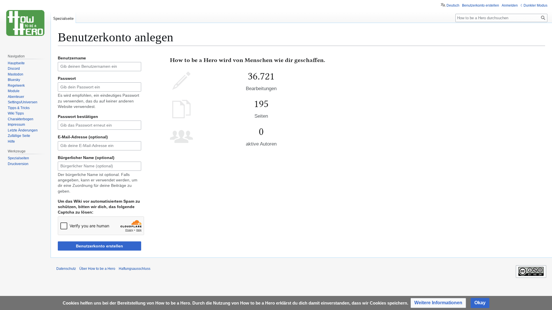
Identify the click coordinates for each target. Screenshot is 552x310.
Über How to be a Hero (97, 269)
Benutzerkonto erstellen (99, 246)
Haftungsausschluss (134, 269)
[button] (438, 303)
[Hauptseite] (25, 23)
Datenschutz (66, 269)
